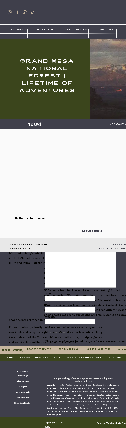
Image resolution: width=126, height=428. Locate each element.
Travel (34, 124)
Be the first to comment (30, 218)
